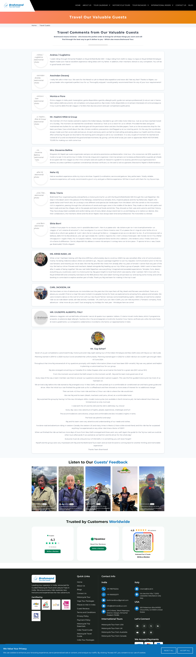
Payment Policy (83, 620)
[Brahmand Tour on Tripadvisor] (98, 539)
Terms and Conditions (86, 612)
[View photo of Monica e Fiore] (41, 102)
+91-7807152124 (113, 589)
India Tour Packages (85, 640)
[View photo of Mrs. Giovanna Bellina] (41, 155)
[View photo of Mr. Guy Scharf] (98, 338)
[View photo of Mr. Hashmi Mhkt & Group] (41, 122)
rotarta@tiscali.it (146, 589)
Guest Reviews (83, 609)
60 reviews (152, 530)
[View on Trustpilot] (53, 535)
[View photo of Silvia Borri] (41, 229)
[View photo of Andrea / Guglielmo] (41, 60)
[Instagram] (144, 626)
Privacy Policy (83, 616)
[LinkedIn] (157, 626)
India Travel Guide (84, 630)
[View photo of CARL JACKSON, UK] (41, 293)
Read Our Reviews (98, 544)
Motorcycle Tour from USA (113, 625)
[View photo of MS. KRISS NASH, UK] (41, 259)
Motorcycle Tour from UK (112, 628)
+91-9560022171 (113, 595)
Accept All (185, 651)
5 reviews (52, 547)
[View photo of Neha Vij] (41, 178)
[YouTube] (137, 632)
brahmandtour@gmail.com (118, 600)
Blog (190, 5)
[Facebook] (137, 626)
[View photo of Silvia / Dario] (41, 198)
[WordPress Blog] (151, 632)
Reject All (168, 651)
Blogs (79, 589)
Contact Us (181, 5)
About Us (87, 5)
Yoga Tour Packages (85, 601)
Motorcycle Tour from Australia (114, 632)
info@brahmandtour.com (117, 606)
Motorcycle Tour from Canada (114, 636)
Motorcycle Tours (121, 5)
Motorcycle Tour (83, 597)
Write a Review (53, 551)
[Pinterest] (144, 632)
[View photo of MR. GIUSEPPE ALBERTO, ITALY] (41, 317)
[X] (151, 626)
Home (77, 5)
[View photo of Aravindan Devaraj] (41, 81)
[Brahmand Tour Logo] (13, 5)
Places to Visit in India (86, 605)
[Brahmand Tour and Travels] (43, 579)
